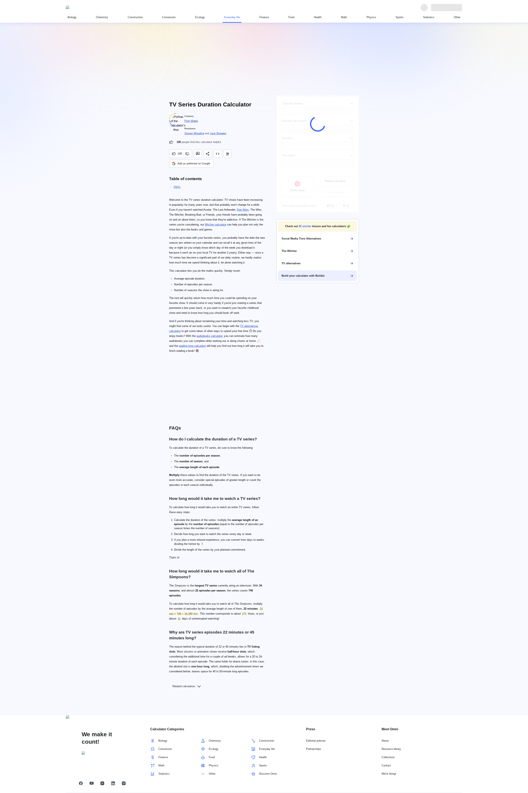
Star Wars (243, 209)
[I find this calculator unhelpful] (188, 154)
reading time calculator (192, 345)
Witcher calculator (215, 224)
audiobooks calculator (209, 335)
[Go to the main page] (85, 7)
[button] (317, 226)
